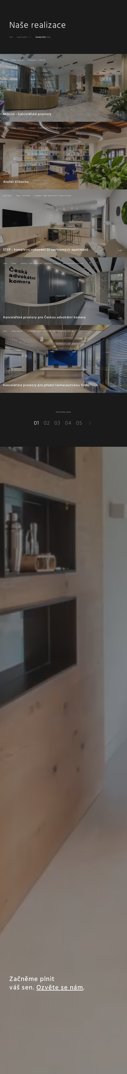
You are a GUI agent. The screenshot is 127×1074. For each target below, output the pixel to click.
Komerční (43, 37)
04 (68, 423)
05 (79, 423)
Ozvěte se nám (59, 988)
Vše (11, 37)
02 (47, 423)
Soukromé (24, 37)
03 (57, 423)
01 (36, 423)
